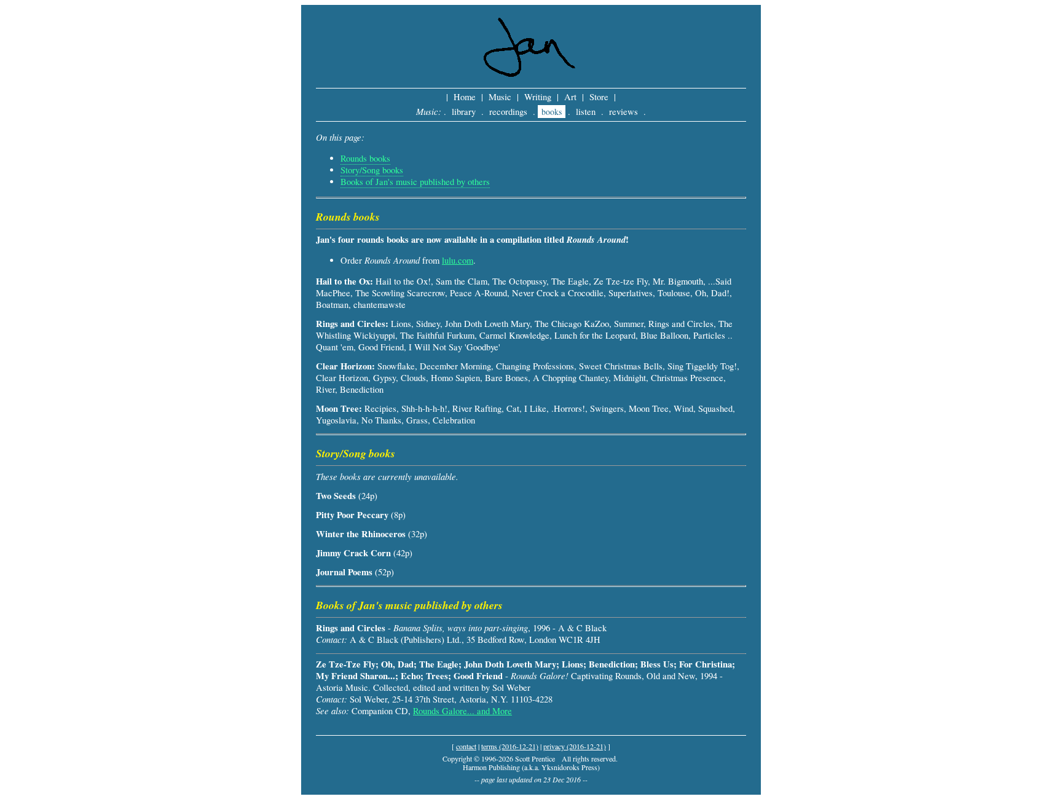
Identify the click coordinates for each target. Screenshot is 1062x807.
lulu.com (457, 260)
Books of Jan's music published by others (415, 181)
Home (464, 97)
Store (599, 97)
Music (500, 97)
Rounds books (365, 158)
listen (586, 111)
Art (570, 97)
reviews (623, 111)
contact (466, 746)
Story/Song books (371, 170)
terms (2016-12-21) (509, 746)
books (551, 111)
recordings (508, 111)
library (464, 111)
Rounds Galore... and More (462, 711)
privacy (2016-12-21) (574, 746)
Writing (537, 97)
